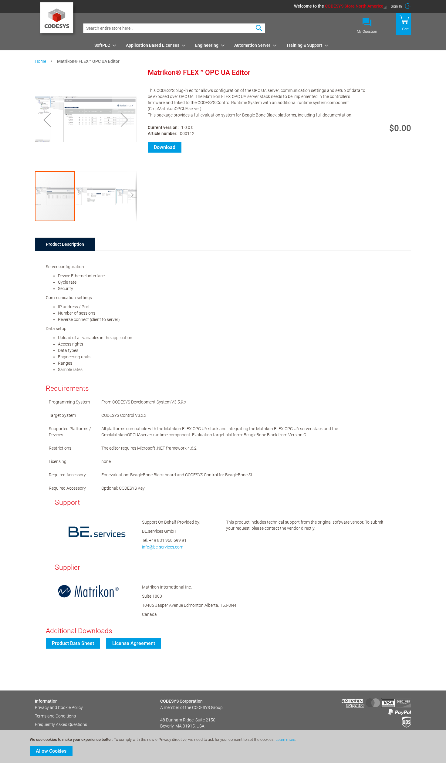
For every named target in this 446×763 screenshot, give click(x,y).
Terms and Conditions (55, 716)
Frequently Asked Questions (61, 724)
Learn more (285, 739)
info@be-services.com (162, 547)
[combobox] (174, 28)
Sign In (396, 6)
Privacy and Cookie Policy (59, 707)
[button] (340, 6)
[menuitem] (103, 45)
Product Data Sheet (73, 643)
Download (164, 147)
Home (40, 61)
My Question (367, 31)
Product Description (65, 244)
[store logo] (58, 20)
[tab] (65, 244)
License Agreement (133, 643)
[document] (224, 746)
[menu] (251, 45)
